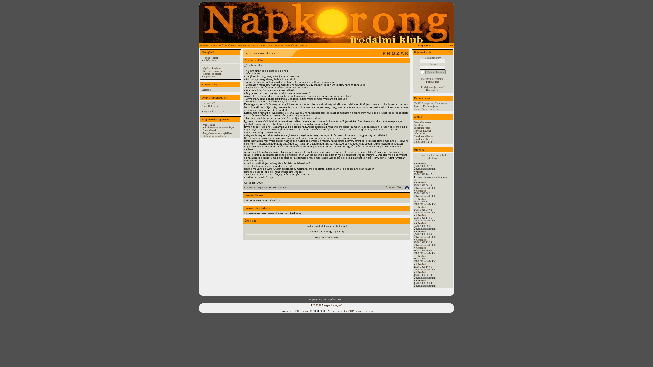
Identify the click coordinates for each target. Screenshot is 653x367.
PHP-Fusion (302, 311)
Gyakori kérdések (248, 45)
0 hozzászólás (393, 187)
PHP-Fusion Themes (360, 311)
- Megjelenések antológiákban (217, 133)
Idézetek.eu (419, 133)
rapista (419, 171)
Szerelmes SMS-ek (423, 139)
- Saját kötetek (209, 130)
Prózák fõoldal (227, 45)
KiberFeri (421, 163)
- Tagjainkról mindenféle (214, 136)
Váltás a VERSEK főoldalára (260, 53)
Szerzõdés (206, 89)
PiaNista (250, 187)
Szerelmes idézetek (423, 136)
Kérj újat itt (432, 90)
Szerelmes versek (422, 127)
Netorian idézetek (422, 130)
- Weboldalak (208, 124)
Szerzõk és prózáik (296, 45)
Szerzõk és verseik (272, 45)
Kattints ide (432, 81)
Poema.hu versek (422, 122)
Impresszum (209, 76)
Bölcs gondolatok (423, 141)
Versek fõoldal (208, 45)
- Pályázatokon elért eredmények (218, 127)
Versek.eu (418, 125)
